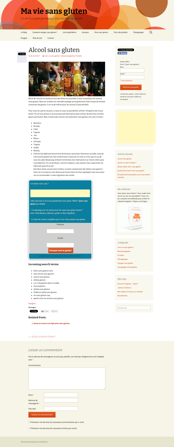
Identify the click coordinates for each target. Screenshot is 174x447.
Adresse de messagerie (34, 402)
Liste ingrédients (69, 32)
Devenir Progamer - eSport (128, 284)
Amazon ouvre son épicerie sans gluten (52, 323)
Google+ (32, 303)
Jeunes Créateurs (124, 287)
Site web (32, 408)
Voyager (24, 38)
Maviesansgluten (68, 56)
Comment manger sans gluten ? (44, 32)
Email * (122, 74)
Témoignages (138, 32)
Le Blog (24, 32)
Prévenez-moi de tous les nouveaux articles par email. (53, 428)
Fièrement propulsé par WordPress (34, 442)
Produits (78, 56)
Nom (31, 395)
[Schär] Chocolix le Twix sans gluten (131, 170)
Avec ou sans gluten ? (52, 56)
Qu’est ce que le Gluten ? (42, 336)
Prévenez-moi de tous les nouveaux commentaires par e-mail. (57, 422)
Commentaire (34, 365)
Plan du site (37, 38)
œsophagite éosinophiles (127, 267)
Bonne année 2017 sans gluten (129, 166)
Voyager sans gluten (125, 263)
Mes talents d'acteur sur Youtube (130, 291)
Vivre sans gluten (101, 32)
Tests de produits (120, 32)
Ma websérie (122, 295)
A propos (85, 32)
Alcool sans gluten (124, 159)
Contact (51, 38)
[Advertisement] (60, 193)
